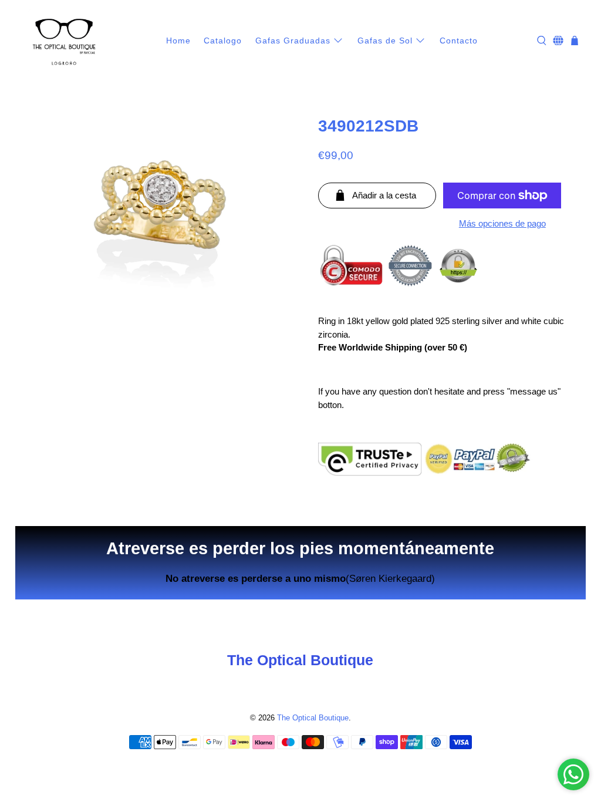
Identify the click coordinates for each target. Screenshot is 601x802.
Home (178, 40)
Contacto (459, 40)
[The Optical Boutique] (64, 41)
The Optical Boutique (313, 718)
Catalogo (223, 40)
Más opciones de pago (502, 223)
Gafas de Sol (385, 40)
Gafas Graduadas (292, 40)
